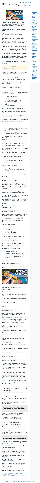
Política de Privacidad (14, 481)
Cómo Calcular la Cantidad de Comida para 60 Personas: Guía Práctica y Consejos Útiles (35, 28)
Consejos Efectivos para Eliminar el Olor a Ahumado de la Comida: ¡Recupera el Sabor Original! (34, 72)
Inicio (19, 2)
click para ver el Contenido (9, 68)
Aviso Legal (22, 481)
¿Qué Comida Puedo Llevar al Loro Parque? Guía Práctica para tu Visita (34, 58)
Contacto (30, 5)
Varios (24, 5)
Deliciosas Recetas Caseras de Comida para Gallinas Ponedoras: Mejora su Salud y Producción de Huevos (35, 43)
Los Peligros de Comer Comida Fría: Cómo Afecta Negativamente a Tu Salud (35, 15)
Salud (19, 5)
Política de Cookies (29, 481)
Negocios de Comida (28, 2)
